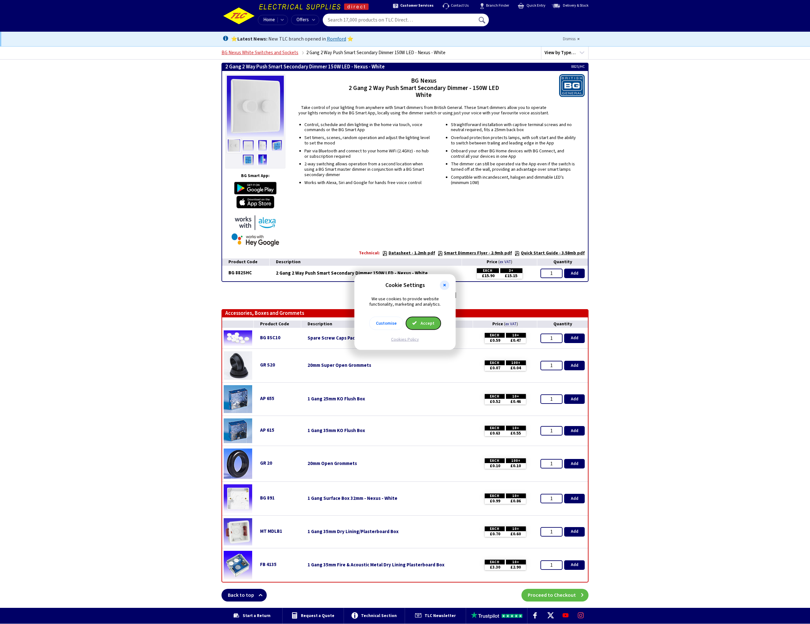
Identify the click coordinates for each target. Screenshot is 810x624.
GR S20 (267, 365)
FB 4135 (268, 564)
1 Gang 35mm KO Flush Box (336, 431)
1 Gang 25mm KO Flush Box (336, 399)
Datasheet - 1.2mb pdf (412, 253)
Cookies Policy (405, 339)
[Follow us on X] (550, 616)
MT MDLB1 (271, 531)
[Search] (482, 20)
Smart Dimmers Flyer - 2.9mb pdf (478, 253)
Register (518, 22)
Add (574, 273)
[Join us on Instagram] (581, 616)
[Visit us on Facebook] (535, 616)
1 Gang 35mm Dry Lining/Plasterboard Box (353, 532)
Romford (336, 38)
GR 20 (266, 463)
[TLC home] (238, 16)
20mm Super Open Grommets (339, 365)
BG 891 (267, 498)
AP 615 (267, 430)
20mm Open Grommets (332, 464)
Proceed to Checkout (552, 595)
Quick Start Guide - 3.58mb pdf (553, 253)
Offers (302, 19)
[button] (444, 285)
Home (269, 19)
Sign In (522, 18)
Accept (427, 323)
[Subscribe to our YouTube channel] (565, 616)
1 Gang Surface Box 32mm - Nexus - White (352, 498)
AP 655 (267, 398)
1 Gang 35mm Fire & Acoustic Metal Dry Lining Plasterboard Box (376, 565)
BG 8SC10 (270, 337)
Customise (386, 323)
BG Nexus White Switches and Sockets (259, 52)
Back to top (241, 595)
